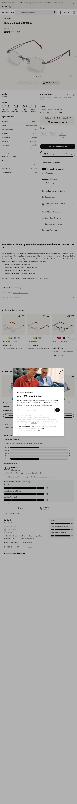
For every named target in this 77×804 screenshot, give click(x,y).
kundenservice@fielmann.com (25, 426)
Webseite (34, 423)
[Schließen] (61, 372)
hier (43, 428)
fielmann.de (48, 405)
